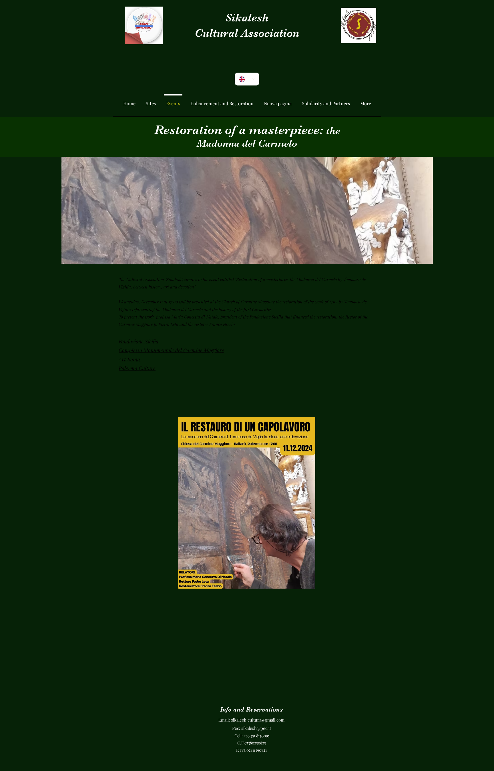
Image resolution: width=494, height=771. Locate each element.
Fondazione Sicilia (138, 341)
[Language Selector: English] (247, 79)
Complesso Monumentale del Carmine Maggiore (171, 350)
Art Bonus (130, 359)
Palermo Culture (137, 368)
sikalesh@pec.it (256, 728)
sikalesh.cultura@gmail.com (257, 720)
